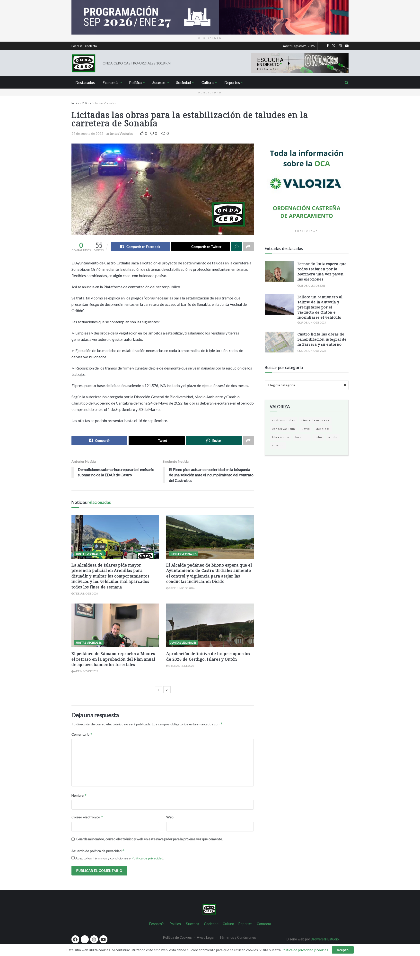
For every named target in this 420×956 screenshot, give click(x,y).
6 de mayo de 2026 (86, 671)
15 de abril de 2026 (181, 665)
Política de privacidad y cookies (304, 950)
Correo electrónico (87, 817)
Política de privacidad (147, 858)
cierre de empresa (315, 420)
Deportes (232, 82)
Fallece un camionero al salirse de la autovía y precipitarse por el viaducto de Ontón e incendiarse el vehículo (320, 307)
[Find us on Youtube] (347, 46)
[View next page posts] (167, 689)
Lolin (318, 437)
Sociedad (183, 82)
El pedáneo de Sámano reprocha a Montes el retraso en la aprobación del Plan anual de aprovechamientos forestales (113, 659)
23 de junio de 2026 (181, 588)
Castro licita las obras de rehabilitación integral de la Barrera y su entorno (322, 339)
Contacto (91, 46)
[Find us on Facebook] (328, 46)
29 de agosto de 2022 (87, 133)
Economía (110, 82)
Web (170, 817)
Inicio (75, 103)
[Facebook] (75, 939)
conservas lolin (283, 428)
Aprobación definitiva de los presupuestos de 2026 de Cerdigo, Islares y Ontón (208, 656)
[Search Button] (347, 82)
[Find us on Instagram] (340, 46)
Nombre (79, 795)
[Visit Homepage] (83, 63)
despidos (323, 428)
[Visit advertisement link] (210, 17)
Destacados (85, 82)
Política (135, 82)
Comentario (82, 734)
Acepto (343, 950)
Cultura (207, 82)
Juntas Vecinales (105, 103)
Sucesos (159, 82)
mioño (332, 437)
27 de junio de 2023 (313, 322)
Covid (305, 428)
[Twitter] (84, 939)
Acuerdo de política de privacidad (98, 850)
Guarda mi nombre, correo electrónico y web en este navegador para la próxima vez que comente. (149, 839)
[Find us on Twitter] (333, 46)
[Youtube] (103, 939)
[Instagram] (94, 939)
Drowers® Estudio (325, 939)
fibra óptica (280, 437)
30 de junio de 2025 (313, 350)
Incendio (301, 437)
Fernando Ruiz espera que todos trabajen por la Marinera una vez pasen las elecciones (322, 271)
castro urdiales (283, 420)
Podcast (76, 46)
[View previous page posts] (158, 689)
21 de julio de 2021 (312, 285)
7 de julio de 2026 (86, 593)
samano (277, 445)
